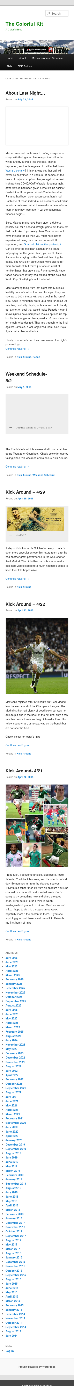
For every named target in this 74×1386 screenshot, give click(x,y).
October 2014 (14, 1322)
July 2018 (11, 1192)
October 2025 (14, 997)
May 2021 (11, 1105)
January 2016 (14, 1257)
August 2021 (13, 1092)
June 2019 (12, 1162)
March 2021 (13, 1114)
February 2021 (14, 1118)
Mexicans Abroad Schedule (47, 58)
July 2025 (11, 1010)
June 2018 (12, 1196)
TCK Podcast (25, 66)
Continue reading (17, 349)
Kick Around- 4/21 (24, 770)
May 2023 (11, 1049)
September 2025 (16, 1001)
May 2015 (11, 1292)
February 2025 (14, 1031)
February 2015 (14, 1305)
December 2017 (15, 1223)
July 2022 (11, 1071)
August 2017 (13, 1240)
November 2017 (15, 1227)
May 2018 (11, 1201)
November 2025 (15, 992)
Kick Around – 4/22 (25, 604)
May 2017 (11, 1244)
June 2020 (12, 1131)
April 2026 (12, 971)
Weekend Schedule (43, 475)
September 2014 (16, 1327)
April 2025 (12, 1023)
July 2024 (11, 1040)
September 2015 (16, 1275)
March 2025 (13, 1027)
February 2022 (14, 1079)
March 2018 (13, 1210)
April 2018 (12, 1205)
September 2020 (16, 1123)
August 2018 (13, 1188)
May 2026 (11, 966)
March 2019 (13, 1170)
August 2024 (13, 1036)
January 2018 (14, 1218)
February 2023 (14, 1053)
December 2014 (15, 1314)
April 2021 (12, 1110)
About (22, 58)
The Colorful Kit (24, 23)
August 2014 (13, 1331)
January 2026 (14, 984)
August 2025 (13, 1005)
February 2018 (14, 1214)
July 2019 (11, 1157)
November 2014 (15, 1318)
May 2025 (11, 1018)
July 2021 (11, 1097)
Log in (10, 1351)
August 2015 (13, 1279)
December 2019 (15, 1144)
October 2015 (14, 1270)
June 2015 (12, 1288)
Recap (36, 357)
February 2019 (14, 1175)
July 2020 (11, 1127)
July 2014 (11, 1335)
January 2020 (14, 1140)
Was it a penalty (15, 170)
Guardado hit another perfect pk (42, 244)
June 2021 (12, 1101)
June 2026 (12, 962)
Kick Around (24, 357)
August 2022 (13, 1066)
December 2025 (15, 988)
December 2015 (15, 1262)
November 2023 (15, 1044)
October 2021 (14, 1083)
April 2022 (12, 1075)
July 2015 (11, 1283)
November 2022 (15, 1062)
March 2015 (13, 1301)
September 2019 (16, 1149)
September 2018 (16, 1183)
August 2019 (13, 1153)
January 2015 (14, 1310)
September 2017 (16, 1236)
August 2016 (13, 1253)
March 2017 (13, 1249)
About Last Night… (25, 93)
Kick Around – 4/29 (25, 492)
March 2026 (13, 975)
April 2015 (12, 1296)
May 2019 (11, 1166)
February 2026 (14, 979)
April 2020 (12, 1136)
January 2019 (14, 1179)
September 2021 (16, 1088)
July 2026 (11, 958)
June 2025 (12, 1014)
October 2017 (14, 1231)
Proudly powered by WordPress (37, 1367)
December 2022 (15, 1057)
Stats (9, 66)
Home (10, 58)
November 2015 (15, 1266)
